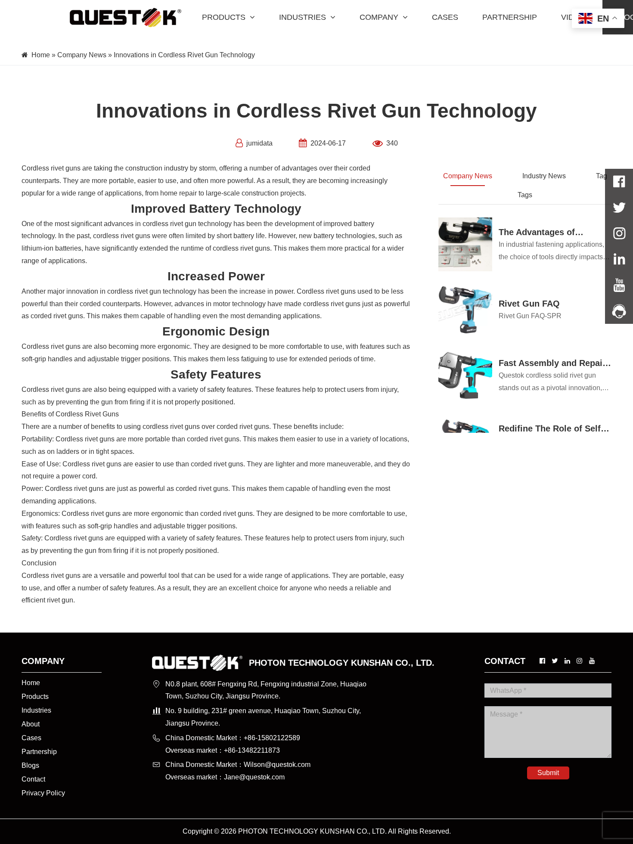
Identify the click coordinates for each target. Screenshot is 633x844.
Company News (81, 55)
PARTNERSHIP (509, 17)
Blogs (30, 765)
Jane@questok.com (254, 777)
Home (40, 55)
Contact (33, 779)
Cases (31, 738)
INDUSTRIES (302, 17)
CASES (445, 17)
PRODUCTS (223, 17)
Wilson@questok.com (277, 764)
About (31, 724)
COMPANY (379, 17)
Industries (36, 710)
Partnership (39, 751)
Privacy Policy (43, 793)
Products (35, 696)
